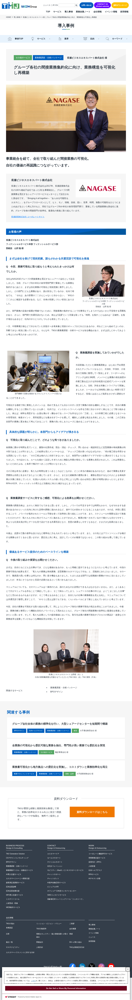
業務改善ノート (83, 12)
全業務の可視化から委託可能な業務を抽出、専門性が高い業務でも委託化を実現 (58, 745)
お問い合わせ (86, 5)
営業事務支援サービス (97, 858)
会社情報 (97, 12)
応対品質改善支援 (12, 891)
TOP (48, 12)
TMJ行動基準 (41, 929)
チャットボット (53, 878)
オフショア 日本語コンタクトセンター (61, 891)
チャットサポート (54, 874)
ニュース (46, 5)
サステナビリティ (12, 947)
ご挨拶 (71, 924)
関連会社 (39, 942)
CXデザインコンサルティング (17, 858)
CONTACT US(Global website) (102, 5)
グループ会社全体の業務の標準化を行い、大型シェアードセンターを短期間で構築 (60, 723)
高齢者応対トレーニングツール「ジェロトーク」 (65, 899)
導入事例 (69, 12)
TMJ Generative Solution (15, 854)
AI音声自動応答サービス (56, 883)
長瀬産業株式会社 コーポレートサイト (28, 217)
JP (53, 5)
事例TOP (19, 39)
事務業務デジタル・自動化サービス (19, 870)
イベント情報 (111, 12)
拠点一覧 (9, 942)
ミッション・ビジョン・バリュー (48, 924)
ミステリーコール (12, 899)
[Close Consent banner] (128, 969)
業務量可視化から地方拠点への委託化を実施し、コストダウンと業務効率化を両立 (60, 766)
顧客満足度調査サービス (15, 883)
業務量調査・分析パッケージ (48, 58)
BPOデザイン (56, 692)
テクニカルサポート (54, 862)
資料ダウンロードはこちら (92, 812)
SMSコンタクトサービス (56, 895)
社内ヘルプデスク (95, 870)
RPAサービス (94, 874)
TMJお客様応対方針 (76, 947)
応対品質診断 (11, 887)
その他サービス (23, 58)
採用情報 (124, 12)
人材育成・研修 (12, 903)
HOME (8, 17)
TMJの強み (10, 924)
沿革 (7, 934)
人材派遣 (92, 866)
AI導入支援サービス (13, 874)
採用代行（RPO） (95, 862)
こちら (33, 981)
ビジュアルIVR (53, 887)
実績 (71, 934)
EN (56, 5)
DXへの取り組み (75, 942)
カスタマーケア (53, 854)
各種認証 (9, 928)
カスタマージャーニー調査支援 (18, 878)
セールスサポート (54, 858)
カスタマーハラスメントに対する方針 (20, 952)
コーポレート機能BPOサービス (100, 854)
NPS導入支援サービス (14, 895)
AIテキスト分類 (94, 878)
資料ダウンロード (120, 5)
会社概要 (72, 929)
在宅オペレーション (54, 866)
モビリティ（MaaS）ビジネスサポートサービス (65, 870)
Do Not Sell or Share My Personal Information (66, 988)
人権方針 (39, 947)
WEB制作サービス (13, 907)
